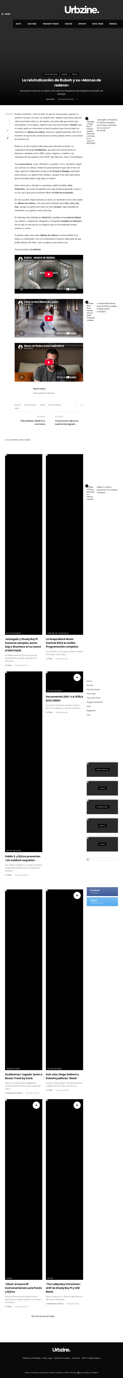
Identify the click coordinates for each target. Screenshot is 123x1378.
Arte (18, 24)
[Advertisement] (105, 738)
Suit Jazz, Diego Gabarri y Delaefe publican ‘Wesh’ (62, 1076)
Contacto (76, 1358)
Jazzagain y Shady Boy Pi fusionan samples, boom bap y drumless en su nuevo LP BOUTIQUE (23, 644)
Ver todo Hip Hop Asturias (43, 1316)
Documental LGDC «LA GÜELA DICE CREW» (64, 698)
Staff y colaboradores (91, 1358)
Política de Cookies (62, 1358)
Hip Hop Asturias (50, 74)
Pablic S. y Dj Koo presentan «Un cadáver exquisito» (22, 858)
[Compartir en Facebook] (7, 131)
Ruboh (17, 408)
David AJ (18, 405)
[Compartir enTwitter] (7, 138)
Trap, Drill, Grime (93, 698)
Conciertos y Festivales (57, 633)
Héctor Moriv (50, 99)
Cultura (32, 24)
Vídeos (74, 74)
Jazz (88, 715)
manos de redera (54, 405)
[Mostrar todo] (102, 769)
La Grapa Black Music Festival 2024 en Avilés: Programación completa (62, 642)
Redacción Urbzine (14, 1093)
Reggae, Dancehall (94, 702)
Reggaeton (91, 710)
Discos (68, 24)
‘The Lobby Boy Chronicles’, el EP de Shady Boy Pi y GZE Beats (63, 1287)
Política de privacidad (31, 1358)
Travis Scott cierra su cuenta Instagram (66, 422)
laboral (42, 405)
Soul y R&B (97, 24)
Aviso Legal (47, 1358)
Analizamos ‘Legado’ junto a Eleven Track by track (23, 1076)
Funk (89, 706)
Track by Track (51, 24)
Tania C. (95, 1373)
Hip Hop (82, 24)
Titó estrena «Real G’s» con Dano (32, 422)
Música (113, 24)
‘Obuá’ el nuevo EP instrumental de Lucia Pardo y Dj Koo (23, 1287)
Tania (9, 665)
